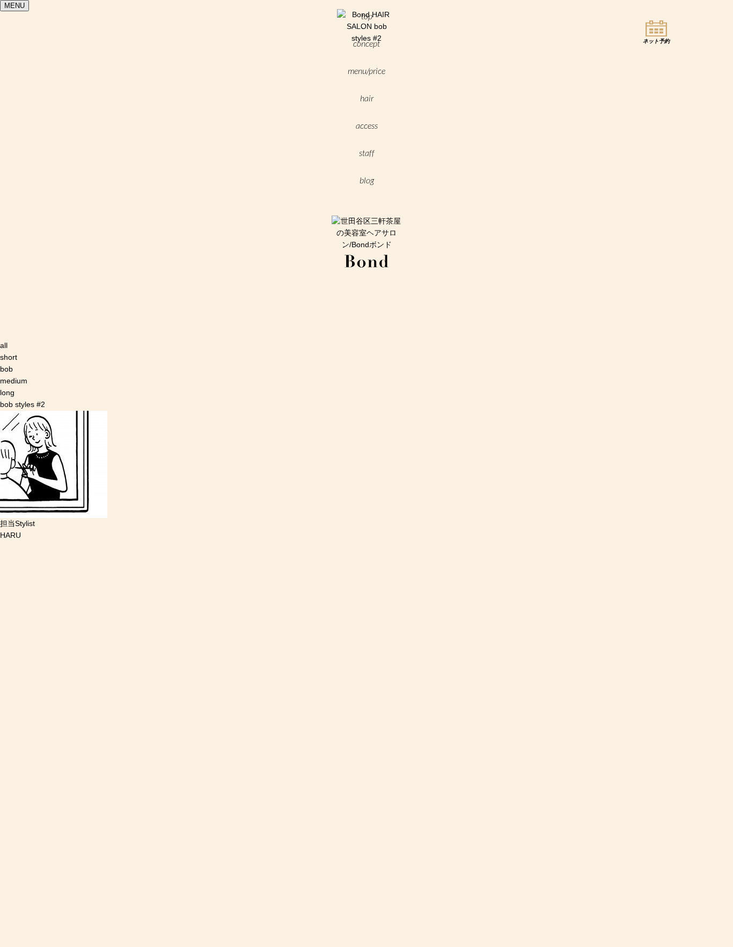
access (367, 125)
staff (367, 153)
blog (367, 180)
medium (13, 380)
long (7, 392)
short (8, 357)
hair (366, 98)
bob (6, 369)
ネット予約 (656, 41)
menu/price (366, 70)
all (4, 345)
